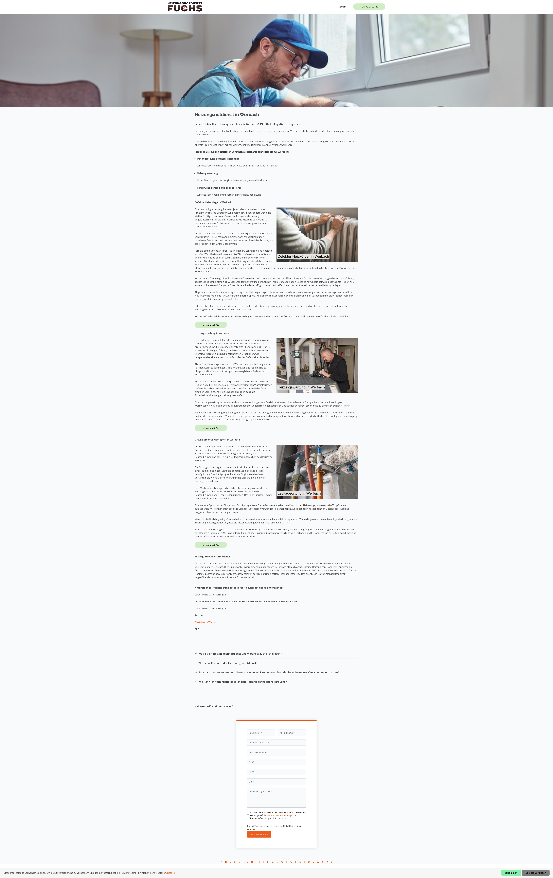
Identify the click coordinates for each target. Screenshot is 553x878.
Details (171, 872)
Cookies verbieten (535, 872)
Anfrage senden (259, 834)
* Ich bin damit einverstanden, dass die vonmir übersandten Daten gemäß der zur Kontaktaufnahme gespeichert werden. (278, 815)
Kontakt (342, 6)
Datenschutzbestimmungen (280, 815)
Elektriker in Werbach (206, 622)
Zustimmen (511, 872)
